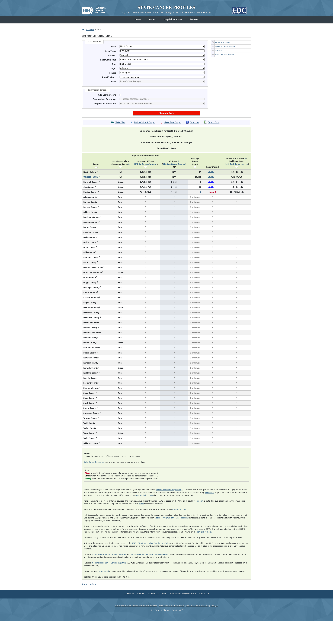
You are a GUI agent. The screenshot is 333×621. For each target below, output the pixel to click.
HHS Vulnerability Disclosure (183, 593)
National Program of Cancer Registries (172, 518)
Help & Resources (173, 19)
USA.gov (214, 605)
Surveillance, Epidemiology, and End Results (150, 554)
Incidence (90, 29)
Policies (140, 593)
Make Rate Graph (172, 122)
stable (211, 172)
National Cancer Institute (197, 605)
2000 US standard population (168, 489)
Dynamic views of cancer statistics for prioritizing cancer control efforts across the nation (166, 12)
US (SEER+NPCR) (90, 177)
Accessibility (153, 593)
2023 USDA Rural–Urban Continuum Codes (151, 543)
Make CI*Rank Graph (144, 122)
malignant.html (179, 509)
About (152, 19)
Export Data (213, 122)
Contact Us (204, 593)
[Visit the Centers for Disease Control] (239, 9)
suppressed (103, 571)
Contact (194, 19)
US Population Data (144, 495)
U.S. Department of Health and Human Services (136, 605)
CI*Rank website (204, 532)
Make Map (120, 122)
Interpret (194, 122)
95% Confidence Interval (145, 164)
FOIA (164, 593)
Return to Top (89, 584)
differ (141, 503)
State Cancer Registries (94, 462)
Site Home (129, 593)
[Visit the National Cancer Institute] (93, 9)
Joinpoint (199, 501)
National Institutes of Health (171, 605)
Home (138, 19)
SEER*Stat (209, 492)
